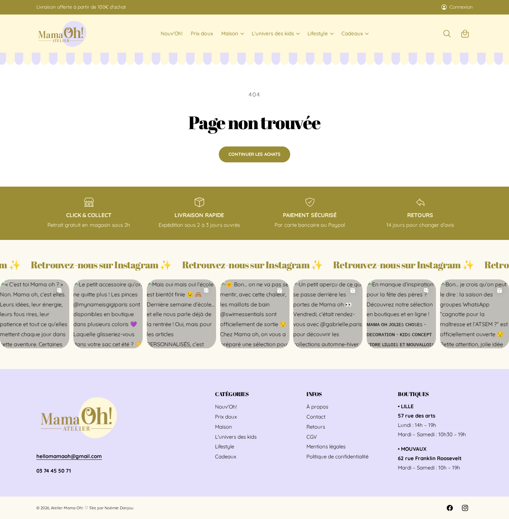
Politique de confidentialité (337, 456)
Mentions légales (326, 446)
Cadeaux (352, 33)
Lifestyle (317, 33)
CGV (311, 436)
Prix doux (226, 416)
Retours (315, 426)
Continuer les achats (254, 154)
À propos (317, 406)
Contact (315, 416)
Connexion (461, 7)
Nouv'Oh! (226, 406)
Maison (229, 33)
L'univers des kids (273, 33)
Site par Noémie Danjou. (111, 507)
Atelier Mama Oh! (67, 507)
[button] (232, 33)
